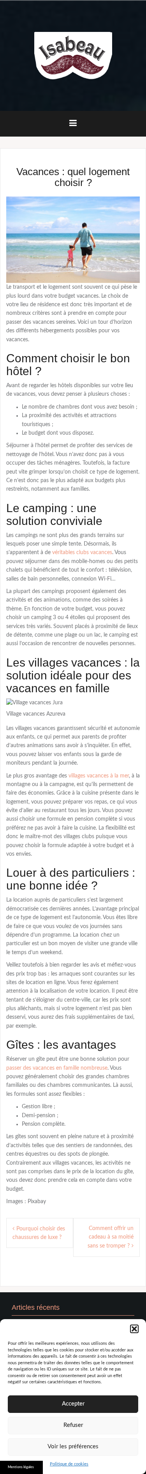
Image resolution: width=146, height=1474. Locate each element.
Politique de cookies (69, 1464)
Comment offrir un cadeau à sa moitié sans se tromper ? (111, 1237)
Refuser (73, 1425)
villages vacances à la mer (99, 776)
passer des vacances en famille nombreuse (56, 1068)
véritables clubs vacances (82, 552)
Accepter (73, 1404)
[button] (134, 1329)
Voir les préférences (73, 1446)
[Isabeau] (73, 55)
